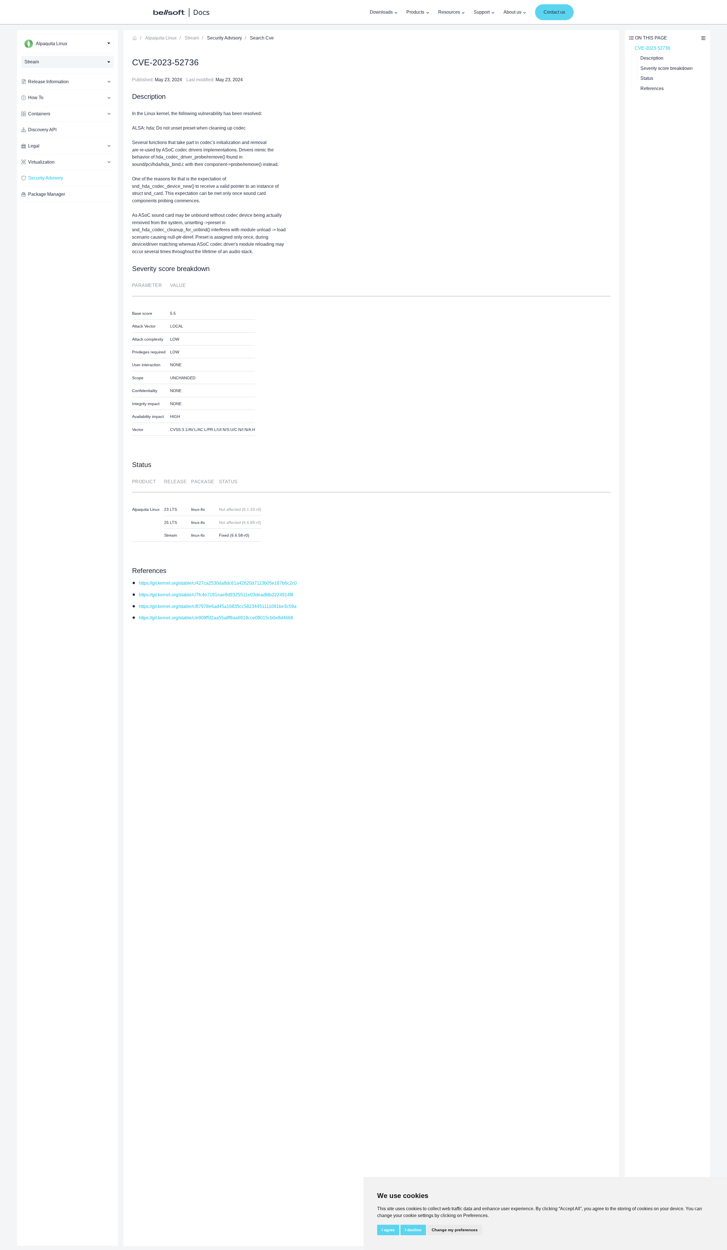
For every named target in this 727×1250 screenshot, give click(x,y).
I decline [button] (413, 1230)
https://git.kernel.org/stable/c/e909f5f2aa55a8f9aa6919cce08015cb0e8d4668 (216, 617)
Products (415, 12)
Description (651, 58)
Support (482, 12)
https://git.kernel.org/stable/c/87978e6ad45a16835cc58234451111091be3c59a (217, 606)
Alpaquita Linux (161, 38)
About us (512, 12)
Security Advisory (45, 178)
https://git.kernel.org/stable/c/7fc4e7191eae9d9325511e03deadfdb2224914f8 (216, 594)
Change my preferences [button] (455, 1230)
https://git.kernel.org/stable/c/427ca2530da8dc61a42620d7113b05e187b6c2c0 (218, 583)
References (652, 88)
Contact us (554, 12)
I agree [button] (388, 1230)
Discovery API (42, 129)
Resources (449, 12)
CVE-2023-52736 (652, 48)
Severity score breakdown (666, 68)
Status (646, 78)
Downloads (381, 12)
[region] (67, 638)
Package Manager (46, 194)
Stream (192, 38)
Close (703, 38)
